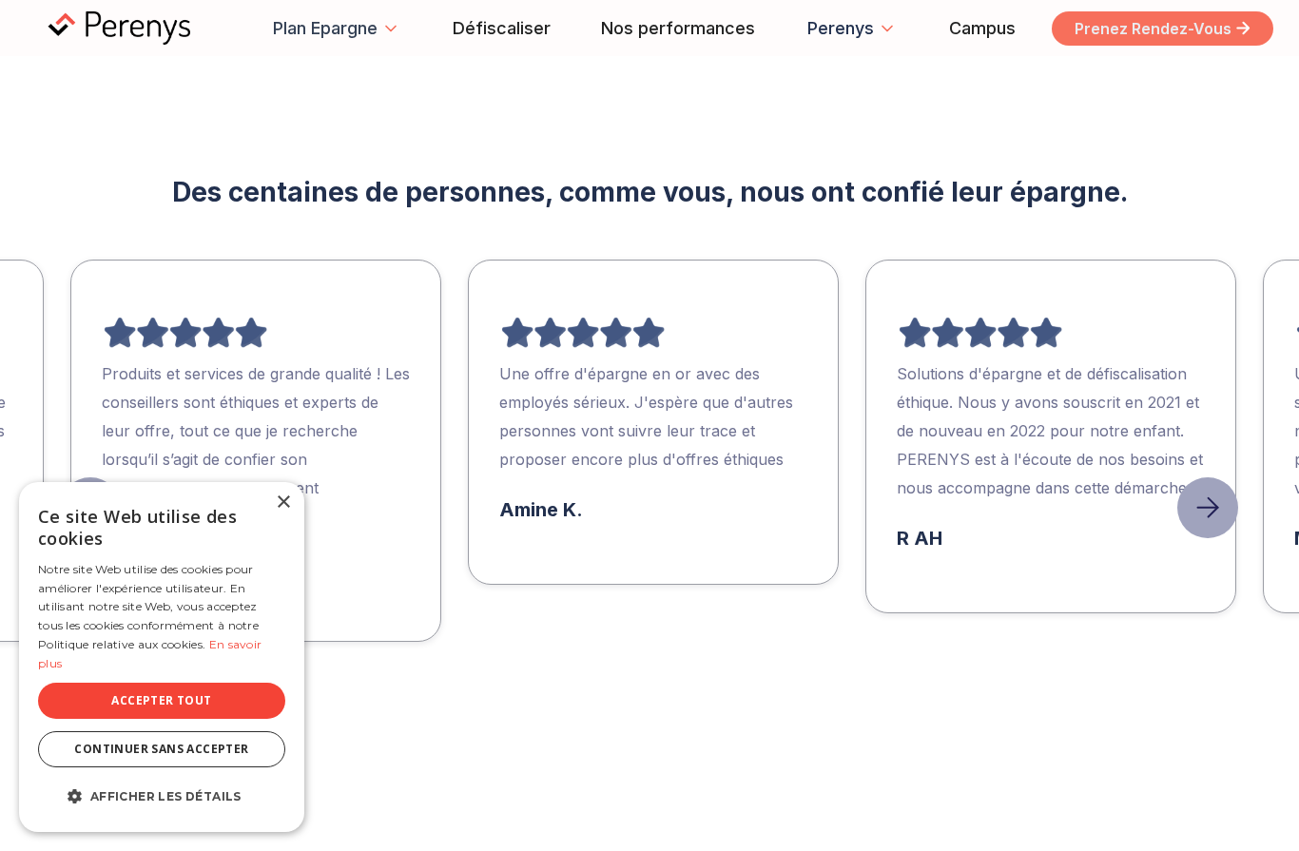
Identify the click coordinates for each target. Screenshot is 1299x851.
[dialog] (161, 657)
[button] (337, 28)
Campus (982, 28)
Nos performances (678, 28)
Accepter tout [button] (161, 700)
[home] (127, 28)
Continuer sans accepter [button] (161, 749)
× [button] (283, 502)
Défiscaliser (502, 28)
